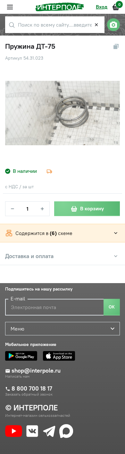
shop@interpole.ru (36, 370)
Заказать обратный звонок (29, 394)
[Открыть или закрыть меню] (10, 7)
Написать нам (17, 376)
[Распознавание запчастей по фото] (113, 24)
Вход (101, 7)
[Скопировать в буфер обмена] (116, 46)
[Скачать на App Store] (60, 356)
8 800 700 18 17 (32, 388)
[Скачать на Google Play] (22, 356)
